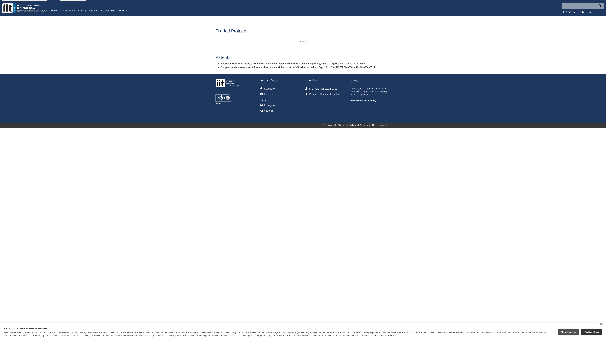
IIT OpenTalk (569, 12)
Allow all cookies (568, 332)
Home (54, 10)
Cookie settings (591, 332)
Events (123, 10)
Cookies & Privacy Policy (382, 335)
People (93, 10)
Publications (108, 10)
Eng (589, 12)
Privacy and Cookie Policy (363, 100)
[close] (601, 324)
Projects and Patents (73, 10)
